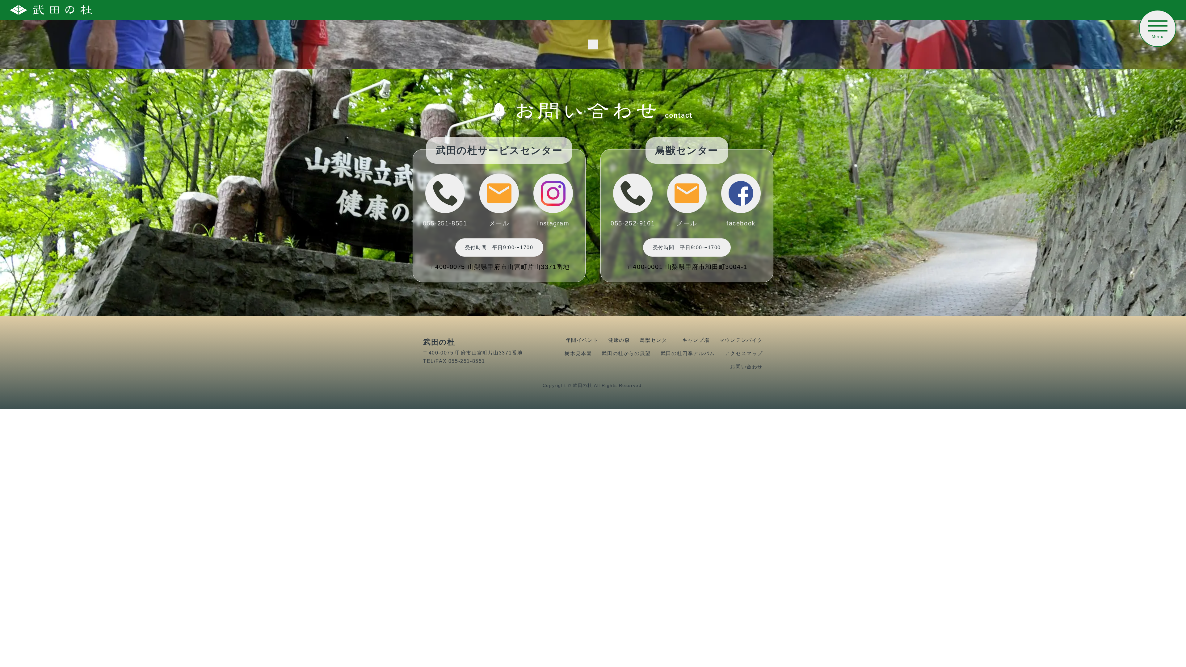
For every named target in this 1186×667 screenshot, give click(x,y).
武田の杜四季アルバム (688, 353)
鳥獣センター (656, 340)
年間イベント (582, 340)
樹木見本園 (578, 353)
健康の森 (619, 340)
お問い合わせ (746, 366)
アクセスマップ (744, 353)
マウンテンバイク (741, 340)
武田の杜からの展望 (626, 353)
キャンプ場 (695, 340)
